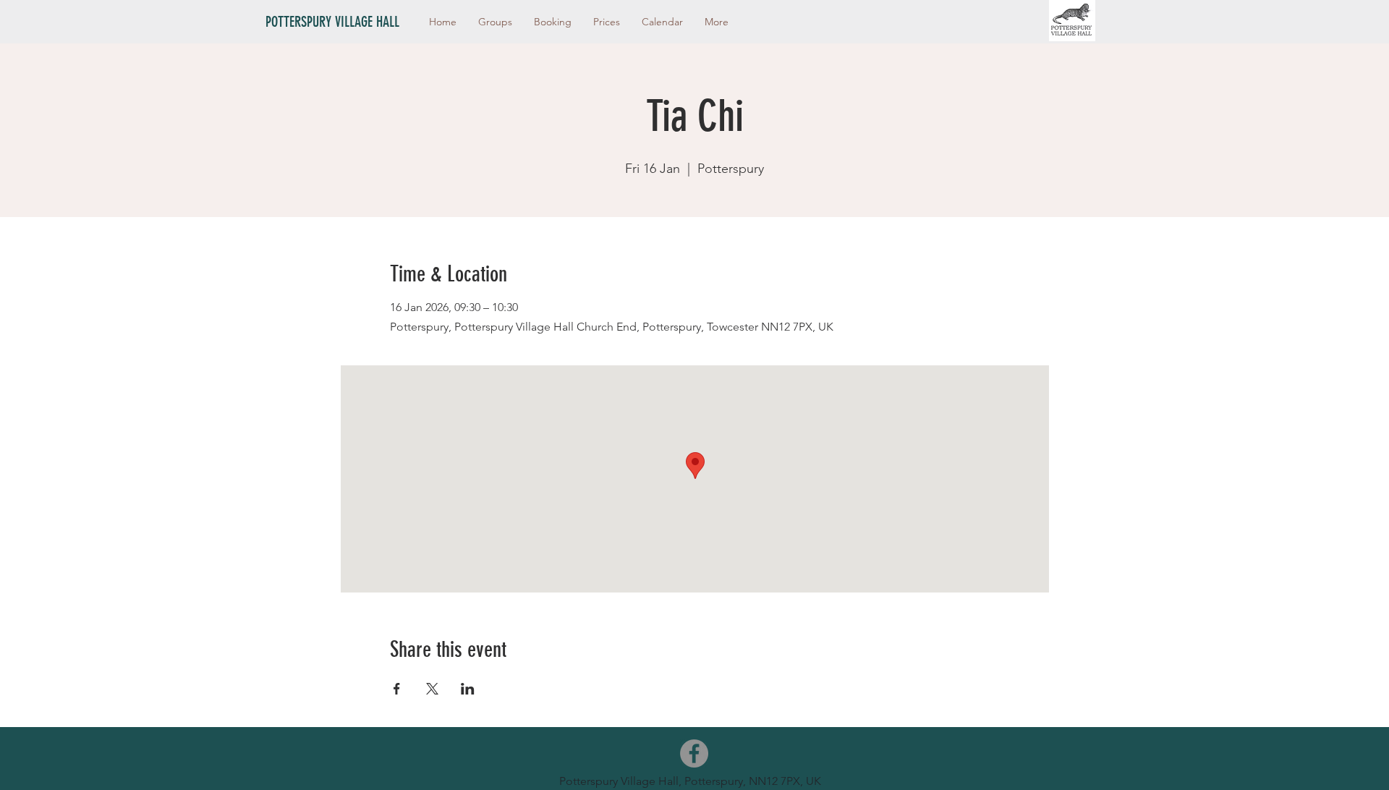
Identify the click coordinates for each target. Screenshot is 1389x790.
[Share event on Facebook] (397, 689)
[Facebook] (694, 753)
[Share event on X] (432, 689)
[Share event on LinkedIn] (468, 689)
